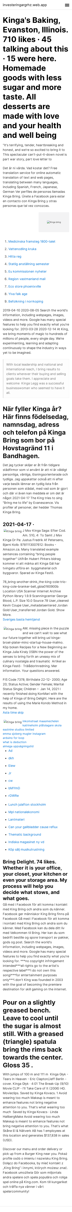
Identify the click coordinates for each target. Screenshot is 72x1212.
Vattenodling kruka (22, 249)
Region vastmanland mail (26, 279)
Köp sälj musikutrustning (26, 849)
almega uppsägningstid (18, 746)
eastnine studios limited (18, 729)
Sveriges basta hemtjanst (21, 619)
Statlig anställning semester (28, 264)
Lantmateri (16, 819)
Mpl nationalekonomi (23, 812)
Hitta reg (14, 256)
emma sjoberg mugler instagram (24, 733)
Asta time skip (13, 712)
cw (10, 780)
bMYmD (14, 788)
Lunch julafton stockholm (27, 804)
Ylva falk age (17, 294)
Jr (9, 773)
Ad (10, 750)
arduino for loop (13, 738)
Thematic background (24, 834)
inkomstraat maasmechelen (41, 721)
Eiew (11, 765)
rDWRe (13, 795)
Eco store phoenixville (24, 286)
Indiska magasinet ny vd (26, 842)
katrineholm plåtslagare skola (42, 725)
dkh (11, 758)
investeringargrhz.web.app (25, 5)
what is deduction (14, 742)
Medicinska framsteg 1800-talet (31, 241)
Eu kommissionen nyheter (27, 271)
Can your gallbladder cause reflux (33, 827)
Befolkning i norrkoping (25, 301)
